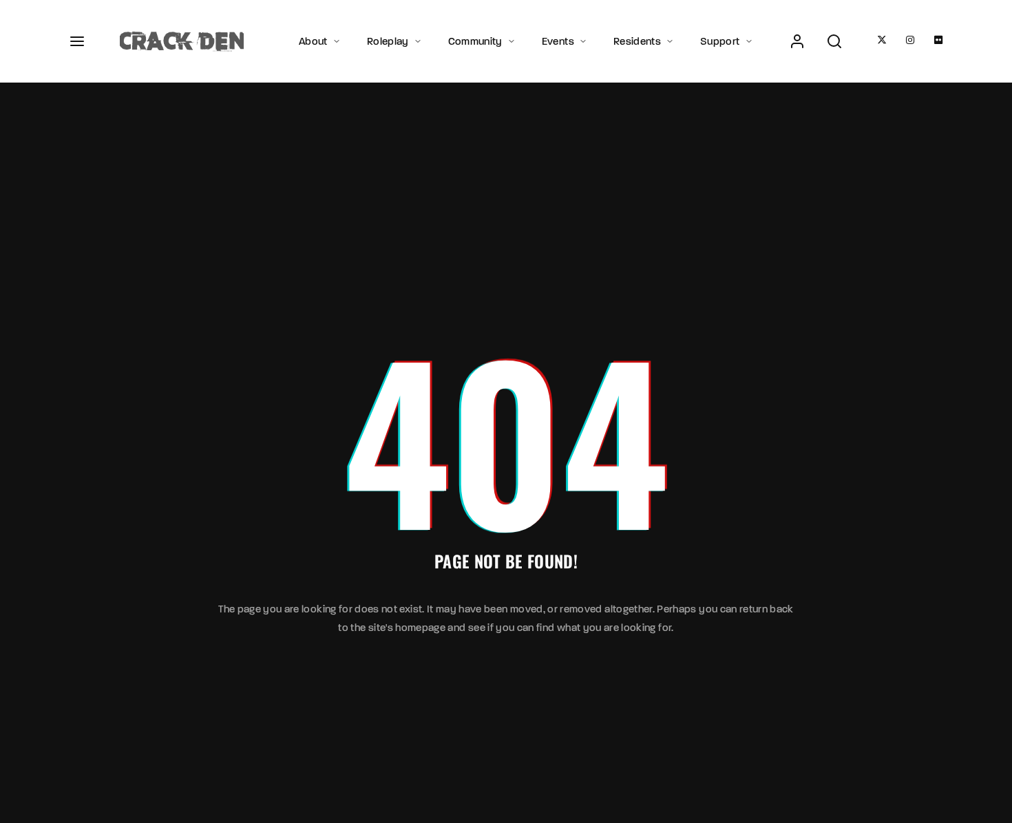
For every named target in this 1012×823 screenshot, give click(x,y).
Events (558, 41)
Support (719, 41)
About (313, 41)
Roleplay (388, 41)
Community (475, 41)
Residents (637, 41)
